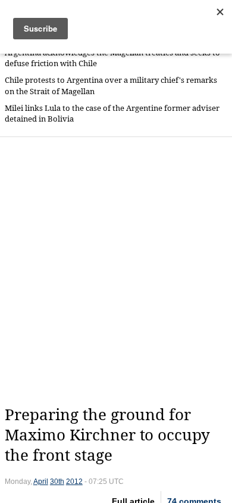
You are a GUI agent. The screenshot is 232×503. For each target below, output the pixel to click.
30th (57, 481)
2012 (74, 481)
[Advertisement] (116, 271)
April (40, 481)
